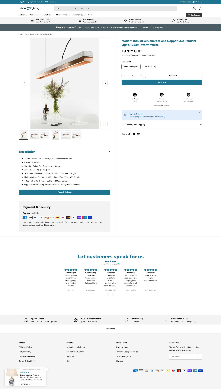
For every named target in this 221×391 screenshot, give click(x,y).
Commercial (78, 15)
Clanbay (119, 361)
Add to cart (173, 75)
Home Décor (61, 15)
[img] (110, 261)
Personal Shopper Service (127, 352)
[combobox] (115, 8)
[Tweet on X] (129, 134)
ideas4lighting (28, 381)
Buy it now (162, 82)
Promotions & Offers (75, 352)
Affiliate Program (123, 356)
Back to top (110, 329)
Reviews (70, 356)
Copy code (159, 27)
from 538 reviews (109, 264)
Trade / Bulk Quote (65, 192)
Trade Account (122, 347)
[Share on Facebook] (134, 134)
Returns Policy (25, 352)
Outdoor (33, 15)
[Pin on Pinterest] (138, 134)
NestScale (166, 105)
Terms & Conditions (27, 361)
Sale (90, 15)
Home (21, 34)
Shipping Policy (25, 347)
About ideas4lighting (76, 347)
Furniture (47, 15)
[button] (200, 8)
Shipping (134, 55)
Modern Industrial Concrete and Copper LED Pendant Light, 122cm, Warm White (39, 34)
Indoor (22, 15)
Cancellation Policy (27, 356)
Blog (69, 361)
